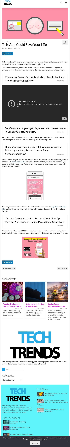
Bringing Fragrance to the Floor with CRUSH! (56, 394)
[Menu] (66, 2)
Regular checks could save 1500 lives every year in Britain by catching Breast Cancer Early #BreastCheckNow (33, 150)
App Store (55, 207)
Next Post (61, 268)
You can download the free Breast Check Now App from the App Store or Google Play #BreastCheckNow (34, 220)
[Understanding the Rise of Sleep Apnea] (35, 292)
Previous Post (10, 268)
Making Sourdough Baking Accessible (54, 410)
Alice (6, 48)
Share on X (60, 81)
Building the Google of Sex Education (20, 428)
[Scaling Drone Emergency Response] (57, 292)
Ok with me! (35, 443)
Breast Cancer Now (19, 162)
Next (66, 302)
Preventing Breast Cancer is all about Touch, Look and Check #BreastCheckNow (35, 78)
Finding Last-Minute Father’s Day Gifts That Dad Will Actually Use (52, 402)
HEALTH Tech (17, 48)
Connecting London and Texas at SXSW (21, 435)
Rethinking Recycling (18, 422)
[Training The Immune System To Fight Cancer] (12, 292)
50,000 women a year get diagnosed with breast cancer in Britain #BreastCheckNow (35, 129)
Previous (3, 302)
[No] (68, 441)
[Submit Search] (3, 369)
